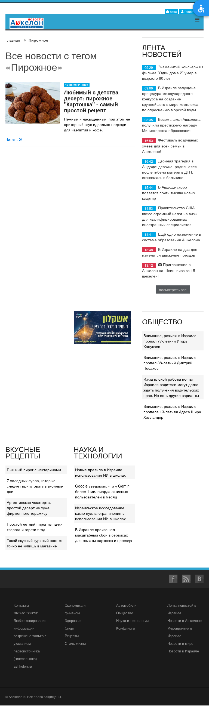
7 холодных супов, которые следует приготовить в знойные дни (35, 486)
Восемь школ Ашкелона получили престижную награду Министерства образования (171, 124)
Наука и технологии (132, 620)
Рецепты (72, 635)
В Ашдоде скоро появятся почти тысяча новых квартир (168, 192)
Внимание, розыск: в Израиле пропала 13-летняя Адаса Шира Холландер (172, 411)
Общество (124, 612)
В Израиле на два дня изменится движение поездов (169, 252)
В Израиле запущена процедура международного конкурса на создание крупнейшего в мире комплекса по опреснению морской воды (170, 98)
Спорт (70, 628)
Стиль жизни (75, 643)
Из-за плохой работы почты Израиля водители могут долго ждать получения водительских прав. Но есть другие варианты (171, 387)
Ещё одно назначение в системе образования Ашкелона (171, 236)
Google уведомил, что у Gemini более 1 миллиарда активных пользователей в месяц (102, 491)
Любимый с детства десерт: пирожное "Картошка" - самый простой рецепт (91, 101)
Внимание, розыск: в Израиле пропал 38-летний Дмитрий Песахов (169, 363)
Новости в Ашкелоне (184, 620)
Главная (12, 40)
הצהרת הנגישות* (26, 612)
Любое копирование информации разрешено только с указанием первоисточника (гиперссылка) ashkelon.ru (30, 643)
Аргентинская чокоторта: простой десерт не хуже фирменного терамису (29, 508)
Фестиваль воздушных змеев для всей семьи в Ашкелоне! (170, 145)
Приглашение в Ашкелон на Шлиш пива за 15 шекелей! (168, 270)
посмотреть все (173, 289)
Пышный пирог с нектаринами (34, 469)
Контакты (21, 605)
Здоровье (73, 620)
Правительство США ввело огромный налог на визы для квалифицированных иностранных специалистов (169, 216)
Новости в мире (180, 643)
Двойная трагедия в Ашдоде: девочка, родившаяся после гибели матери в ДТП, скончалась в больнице (169, 169)
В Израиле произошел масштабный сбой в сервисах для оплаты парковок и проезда (103, 535)
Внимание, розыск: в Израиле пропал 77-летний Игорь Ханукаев (169, 341)
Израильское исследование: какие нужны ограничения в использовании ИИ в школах (100, 513)
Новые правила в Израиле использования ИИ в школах (100, 472)
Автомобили (126, 605)
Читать (12, 139)
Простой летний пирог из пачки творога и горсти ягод (35, 526)
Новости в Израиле (183, 651)
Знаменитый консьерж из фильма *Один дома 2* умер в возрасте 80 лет (172, 72)
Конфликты (125, 628)
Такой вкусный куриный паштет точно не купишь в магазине (35, 543)
